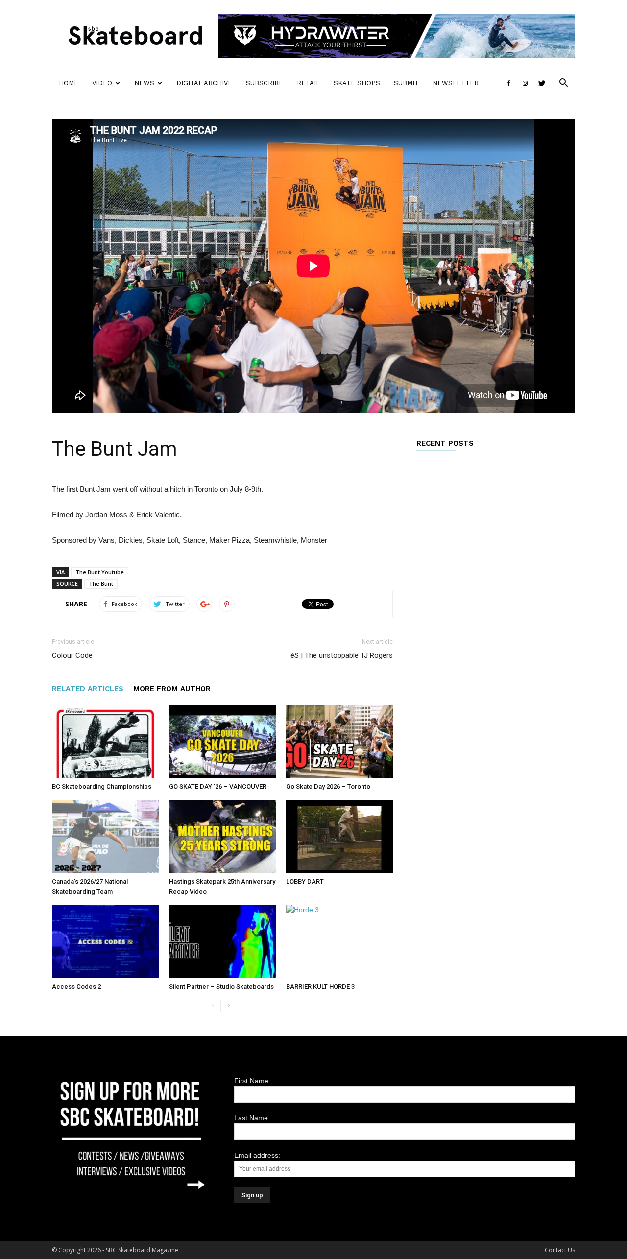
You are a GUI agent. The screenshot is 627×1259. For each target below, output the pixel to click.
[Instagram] (525, 83)
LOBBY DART (305, 881)
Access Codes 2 (76, 986)
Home (68, 83)
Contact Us (560, 1250)
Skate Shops (357, 83)
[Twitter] (541, 83)
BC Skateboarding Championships (101, 786)
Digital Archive (204, 83)
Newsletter (456, 83)
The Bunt (101, 583)
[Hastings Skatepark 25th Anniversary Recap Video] (222, 836)
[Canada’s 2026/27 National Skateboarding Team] (105, 836)
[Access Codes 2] (105, 941)
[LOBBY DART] (339, 836)
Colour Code (72, 655)
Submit (406, 83)
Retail (308, 83)
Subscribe (264, 83)
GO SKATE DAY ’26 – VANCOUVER (217, 786)
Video (102, 83)
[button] (563, 84)
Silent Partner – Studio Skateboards (221, 986)
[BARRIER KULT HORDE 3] (339, 941)
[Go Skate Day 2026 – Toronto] (339, 741)
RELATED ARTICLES (87, 688)
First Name (251, 1081)
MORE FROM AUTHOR (172, 688)
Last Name (251, 1118)
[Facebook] (508, 83)
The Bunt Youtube (99, 572)
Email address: (257, 1155)
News (144, 83)
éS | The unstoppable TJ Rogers (341, 655)
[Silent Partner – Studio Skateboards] (222, 941)
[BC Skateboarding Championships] (105, 741)
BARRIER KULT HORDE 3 (320, 986)
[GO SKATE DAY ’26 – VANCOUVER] (222, 741)
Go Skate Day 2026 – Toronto (328, 786)
